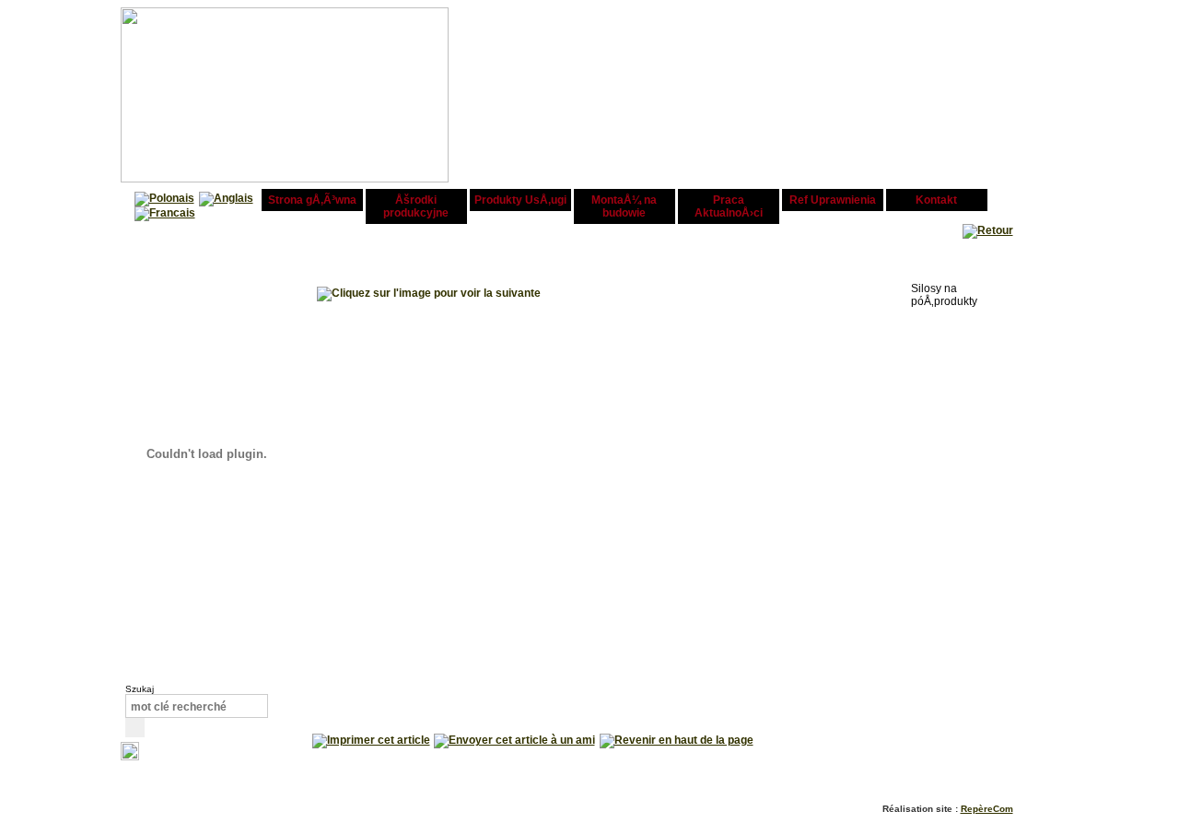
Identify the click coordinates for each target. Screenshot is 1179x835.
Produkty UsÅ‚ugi (520, 200)
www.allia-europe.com (753, 156)
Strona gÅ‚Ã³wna (312, 200)
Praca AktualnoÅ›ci (729, 206)
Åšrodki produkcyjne (416, 206)
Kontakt (936, 200)
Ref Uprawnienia (832, 200)
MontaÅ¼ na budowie (624, 206)
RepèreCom (987, 809)
